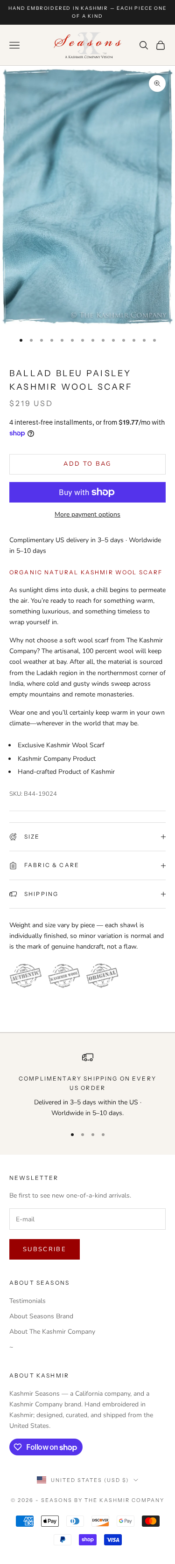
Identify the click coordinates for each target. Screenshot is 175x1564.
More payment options (87, 514)
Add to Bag (87, 464)
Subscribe (44, 1249)
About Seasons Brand (41, 1316)
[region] (87, 1085)
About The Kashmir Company (52, 1331)
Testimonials (27, 1300)
